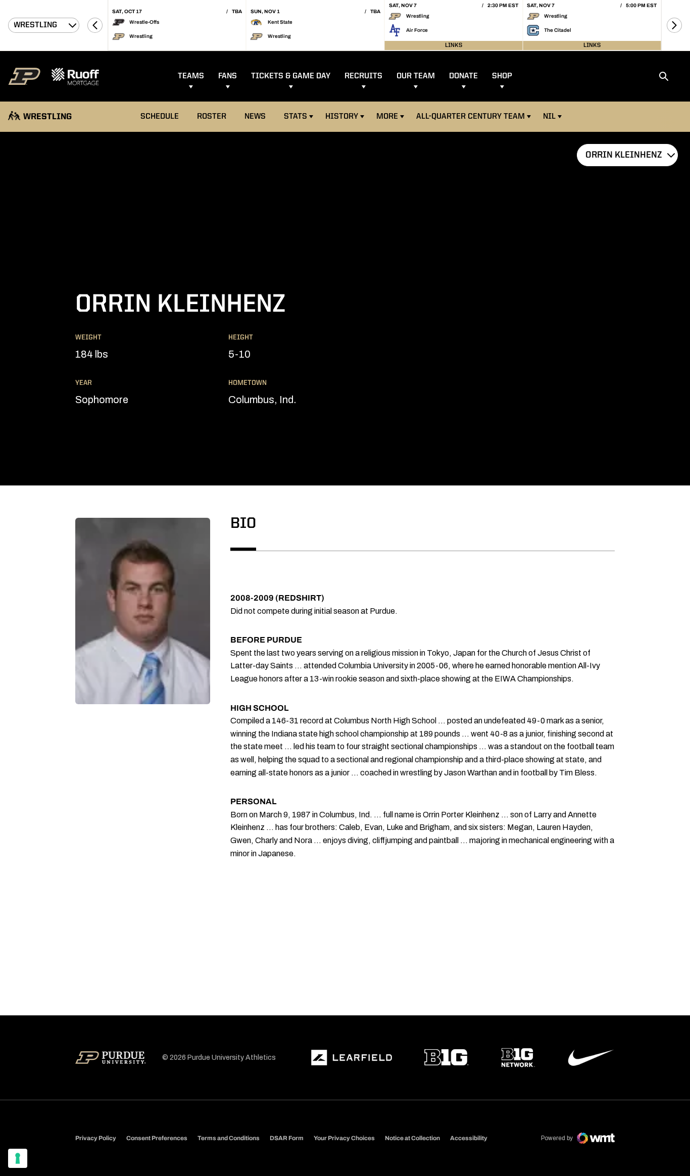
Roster (211, 117)
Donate (463, 76)
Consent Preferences (156, 1138)
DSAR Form (287, 1138)
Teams (191, 76)
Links (453, 45)
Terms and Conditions (229, 1138)
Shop (502, 76)
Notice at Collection (412, 1138)
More (387, 117)
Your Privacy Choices (344, 1138)
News (255, 117)
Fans (227, 76)
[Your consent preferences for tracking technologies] (17, 1158)
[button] (95, 25)
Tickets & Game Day (290, 76)
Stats (298, 116)
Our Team (416, 76)
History (341, 117)
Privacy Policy (95, 1138)
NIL (549, 117)
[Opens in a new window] (351, 1058)
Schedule (159, 117)
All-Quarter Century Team (470, 117)
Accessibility (468, 1138)
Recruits (363, 76)
